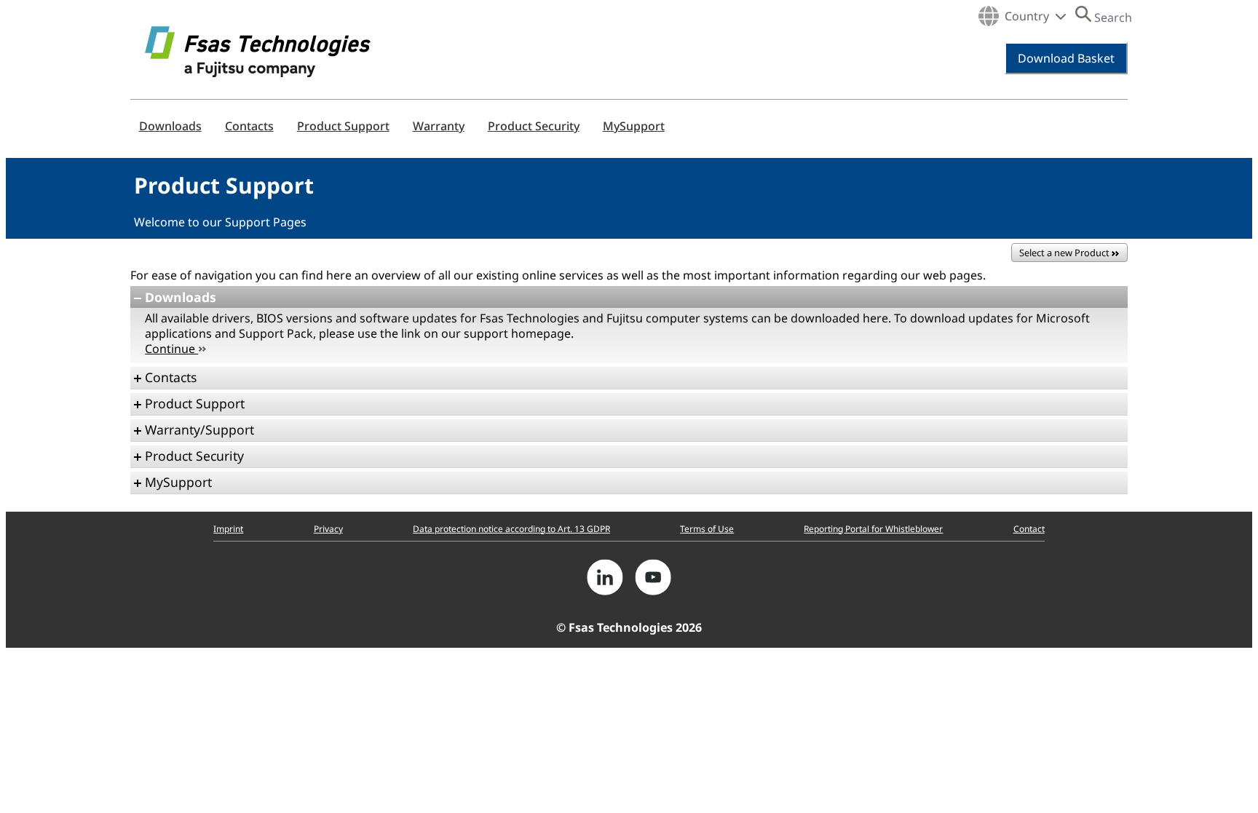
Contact (1029, 529)
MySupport (634, 126)
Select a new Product (1065, 252)
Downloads (170, 126)
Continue (171, 349)
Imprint (228, 529)
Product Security (533, 126)
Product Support (343, 126)
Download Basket (1066, 58)
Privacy (328, 529)
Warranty (438, 126)
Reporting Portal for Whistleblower (873, 529)
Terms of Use (707, 529)
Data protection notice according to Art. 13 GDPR (511, 529)
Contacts (249, 126)
